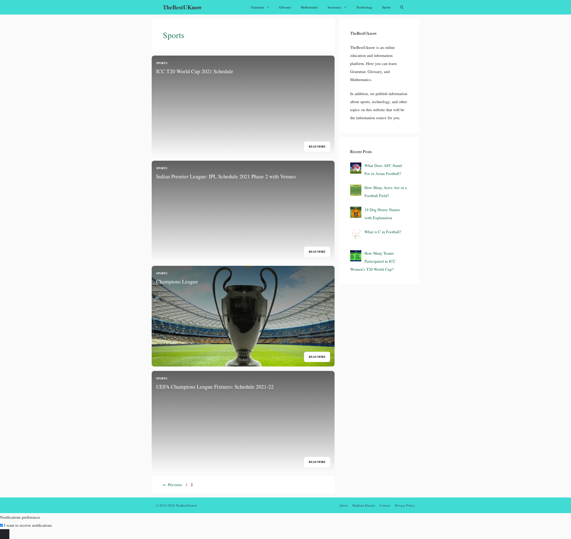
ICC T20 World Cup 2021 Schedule (194, 71)
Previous (172, 484)
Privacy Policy (405, 505)
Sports (386, 7)
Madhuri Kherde (363, 505)
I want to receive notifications (28, 525)
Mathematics (309, 7)
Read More (317, 146)
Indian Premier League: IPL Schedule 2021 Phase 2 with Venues (226, 176)
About (343, 505)
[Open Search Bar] (401, 7)
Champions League (177, 281)
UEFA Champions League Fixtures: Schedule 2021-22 (215, 386)
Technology (364, 7)
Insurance (334, 7)
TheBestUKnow (182, 7)
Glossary (285, 7)
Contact (385, 505)
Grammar (257, 7)
